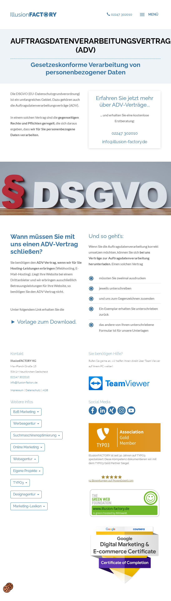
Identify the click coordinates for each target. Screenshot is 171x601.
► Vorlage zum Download (42, 322)
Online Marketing (26, 447)
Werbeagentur (25, 423)
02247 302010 (125, 133)
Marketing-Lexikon (28, 506)
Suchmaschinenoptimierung (35, 435)
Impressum (16, 390)
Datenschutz (32, 390)
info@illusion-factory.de (124, 141)
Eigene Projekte (26, 471)
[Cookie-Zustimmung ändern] (8, 588)
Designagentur (25, 494)
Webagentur (23, 459)
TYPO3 (19, 483)
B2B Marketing (25, 412)
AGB (45, 390)
